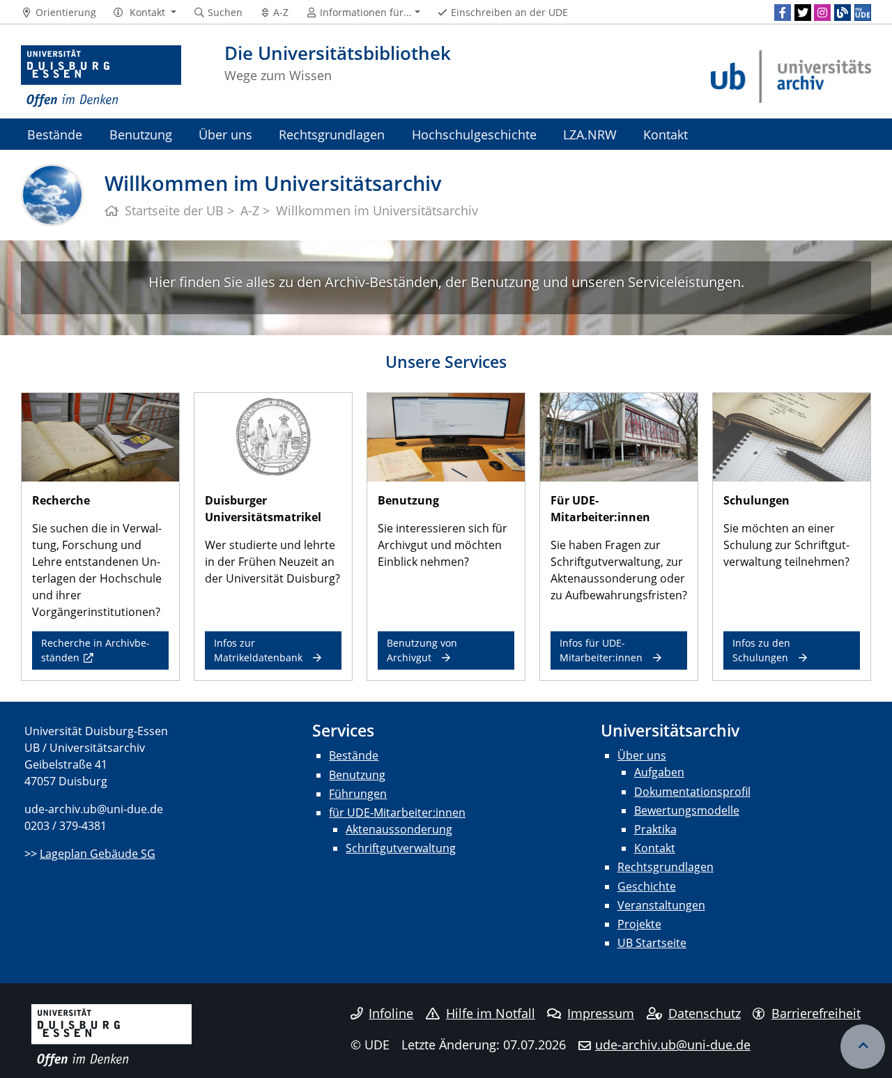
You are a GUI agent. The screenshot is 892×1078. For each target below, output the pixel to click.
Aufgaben (659, 772)
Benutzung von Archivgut (422, 649)
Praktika (655, 829)
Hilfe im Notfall (490, 1013)
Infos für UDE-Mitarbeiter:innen (601, 649)
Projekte (639, 924)
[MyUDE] (862, 12)
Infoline (391, 1013)
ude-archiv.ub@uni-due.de (673, 1044)
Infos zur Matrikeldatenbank (258, 649)
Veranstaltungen (661, 905)
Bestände (54, 134)
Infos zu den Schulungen (761, 649)
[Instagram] (822, 12)
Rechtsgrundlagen (332, 134)
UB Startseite (651, 942)
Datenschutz (704, 1013)
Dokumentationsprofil (692, 791)
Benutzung (140, 134)
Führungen (358, 793)
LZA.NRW (590, 134)
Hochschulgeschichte (474, 134)
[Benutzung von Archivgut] (446, 436)
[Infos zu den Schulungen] (791, 436)
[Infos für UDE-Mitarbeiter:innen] (619, 436)
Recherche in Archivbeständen (95, 649)
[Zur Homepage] (101, 76)
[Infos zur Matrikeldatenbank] (273, 436)
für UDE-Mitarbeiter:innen (397, 812)
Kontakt (665, 134)
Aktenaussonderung (399, 829)
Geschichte (646, 886)
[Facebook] (782, 12)
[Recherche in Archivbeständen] (100, 436)
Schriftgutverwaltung (401, 848)
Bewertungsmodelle (686, 810)
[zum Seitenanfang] (862, 1046)
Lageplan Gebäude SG (97, 853)
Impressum (600, 1013)
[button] (144, 12)
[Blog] (842, 12)
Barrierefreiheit (816, 1013)
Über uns (225, 134)
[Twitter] (802, 12)
